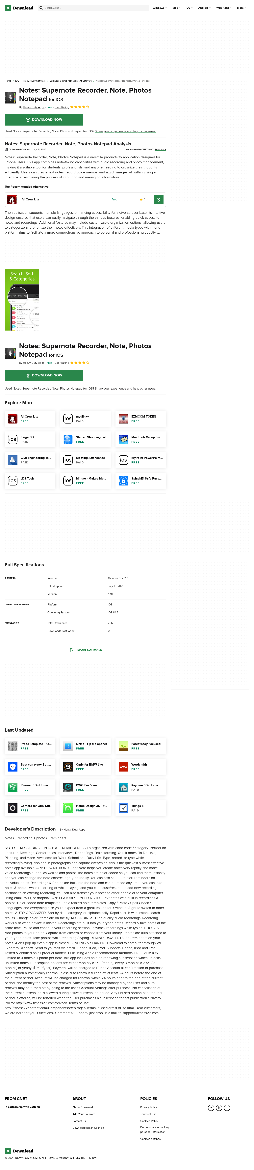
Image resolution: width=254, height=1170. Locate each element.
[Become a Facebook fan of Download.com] (211, 1108)
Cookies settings (150, 1139)
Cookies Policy (149, 1121)
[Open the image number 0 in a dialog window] (22, 300)
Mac (175, 8)
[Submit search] (41, 8)
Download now (47, 120)
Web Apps (222, 8)
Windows (159, 8)
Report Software (89, 650)
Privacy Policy (148, 1107)
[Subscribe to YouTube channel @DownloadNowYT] (227, 1108)
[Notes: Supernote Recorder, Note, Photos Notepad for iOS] (10, 97)
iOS (188, 8)
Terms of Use (148, 1114)
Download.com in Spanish (88, 1128)
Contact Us (79, 1121)
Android (203, 8)
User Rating (62, 107)
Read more (160, 149)
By (31, 107)
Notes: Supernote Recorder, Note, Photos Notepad (85, 94)
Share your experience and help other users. (125, 131)
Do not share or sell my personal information (154, 1130)
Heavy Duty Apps (74, 829)
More (240, 8)
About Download (82, 1107)
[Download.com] (19, 8)
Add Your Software (83, 1114)
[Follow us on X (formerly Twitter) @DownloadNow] (219, 1108)
